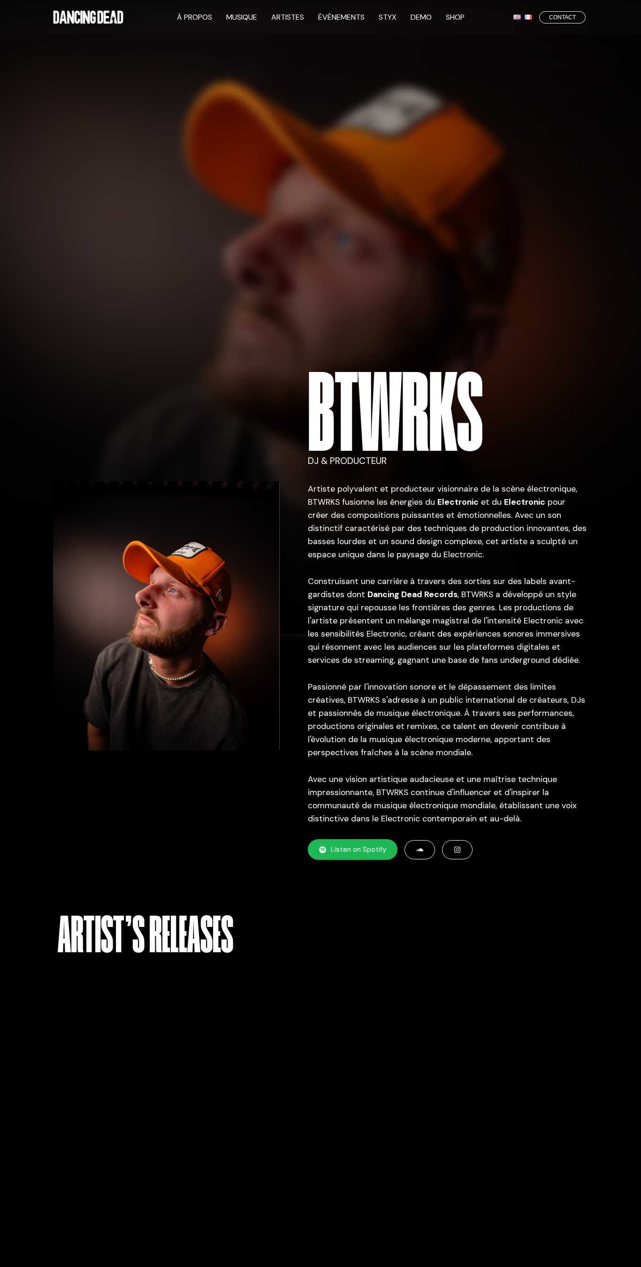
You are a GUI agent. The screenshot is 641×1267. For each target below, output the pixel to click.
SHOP (455, 17)
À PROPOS (194, 17)
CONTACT (562, 17)
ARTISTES (287, 17)
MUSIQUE (241, 17)
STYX (388, 17)
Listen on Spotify (358, 849)
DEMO (421, 17)
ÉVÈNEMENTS (341, 17)
